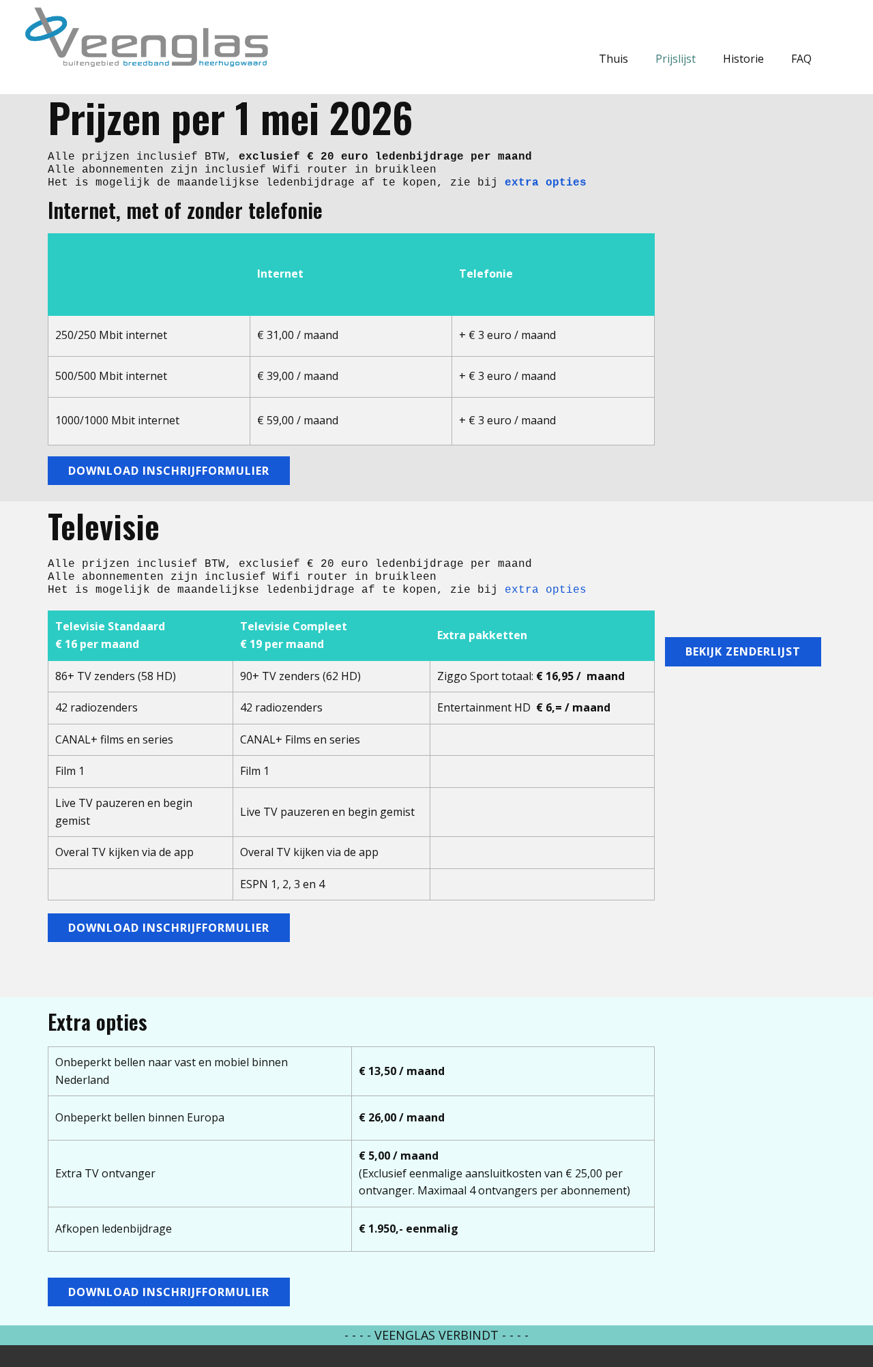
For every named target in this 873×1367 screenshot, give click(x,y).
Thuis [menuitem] (613, 58)
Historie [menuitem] (743, 58)
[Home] (145, 36)
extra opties (546, 183)
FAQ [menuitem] (801, 58)
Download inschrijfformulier (168, 470)
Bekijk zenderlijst (743, 651)
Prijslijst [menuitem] (675, 58)
